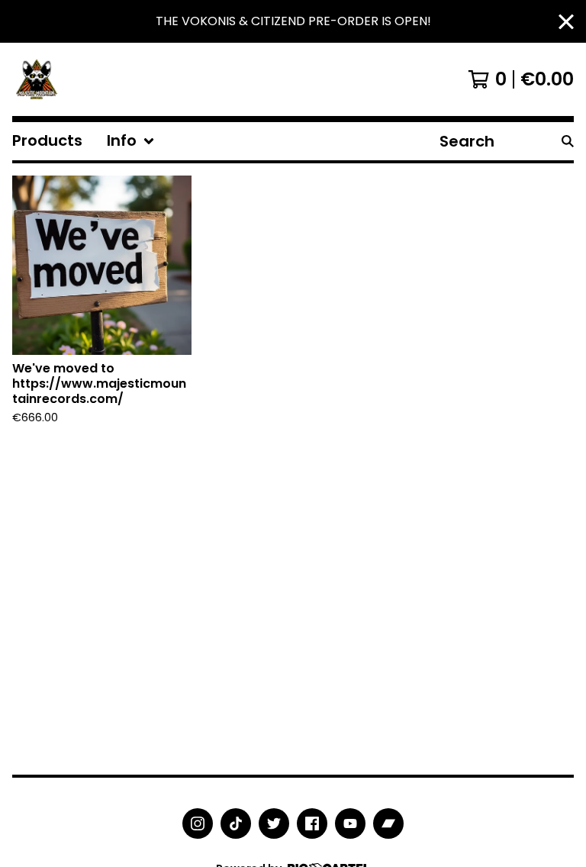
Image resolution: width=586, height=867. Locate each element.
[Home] (36, 79)
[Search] (567, 141)
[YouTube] (350, 823)
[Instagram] (197, 823)
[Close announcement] (566, 22)
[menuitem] (47, 141)
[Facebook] (312, 823)
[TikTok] (236, 823)
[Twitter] (274, 823)
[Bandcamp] (388, 823)
